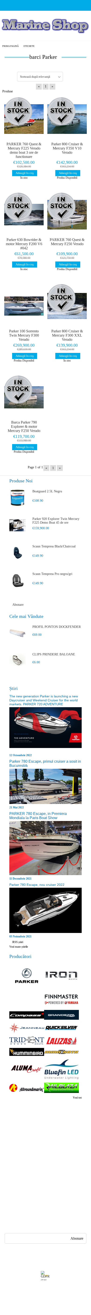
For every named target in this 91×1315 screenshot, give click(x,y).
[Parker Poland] (26, 976)
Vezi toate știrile (18, 946)
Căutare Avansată (15, 1153)
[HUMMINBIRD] (26, 1052)
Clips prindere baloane (53, 654)
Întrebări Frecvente (58, 1128)
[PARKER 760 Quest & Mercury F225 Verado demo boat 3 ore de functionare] (24, 119)
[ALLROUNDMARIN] (26, 1088)
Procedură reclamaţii (59, 1136)
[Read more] (45, 730)
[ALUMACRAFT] (26, 1069)
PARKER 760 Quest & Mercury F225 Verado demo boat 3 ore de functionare (24, 150)
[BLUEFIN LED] (61, 1069)
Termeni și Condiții (58, 1153)
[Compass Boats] (26, 1015)
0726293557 (29, 1207)
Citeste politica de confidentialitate (46, 1288)
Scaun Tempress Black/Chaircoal (54, 546)
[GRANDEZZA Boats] (61, 1015)
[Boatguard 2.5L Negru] (17, 498)
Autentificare (12, 1145)
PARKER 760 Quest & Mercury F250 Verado (67, 242)
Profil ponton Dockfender (56, 627)
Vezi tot (77, 1097)
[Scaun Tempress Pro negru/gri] (17, 580)
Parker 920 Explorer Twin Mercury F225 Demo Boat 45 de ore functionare (55, 521)
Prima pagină (10, 46)
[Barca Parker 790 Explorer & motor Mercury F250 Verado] (24, 397)
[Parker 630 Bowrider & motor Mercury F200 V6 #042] (24, 215)
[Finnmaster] (61, 1000)
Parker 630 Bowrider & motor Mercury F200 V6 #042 (24, 244)
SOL (7, 1178)
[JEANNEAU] (26, 1028)
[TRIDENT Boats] (26, 1041)
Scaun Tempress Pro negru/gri (52, 574)
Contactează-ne (55, 1145)
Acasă (7, 1128)
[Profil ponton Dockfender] (17, 633)
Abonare (18, 604)
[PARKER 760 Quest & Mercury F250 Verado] (67, 215)
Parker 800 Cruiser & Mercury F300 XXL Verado (67, 335)
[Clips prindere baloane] (17, 661)
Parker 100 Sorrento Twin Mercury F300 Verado (24, 335)
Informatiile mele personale (47, 1296)
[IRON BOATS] (61, 976)
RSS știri (17, 942)
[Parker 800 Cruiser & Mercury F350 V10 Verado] (67, 119)
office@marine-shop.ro (34, 1198)
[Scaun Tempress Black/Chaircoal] (17, 553)
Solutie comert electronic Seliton (45, 1310)
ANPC (8, 1170)
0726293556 (29, 1216)
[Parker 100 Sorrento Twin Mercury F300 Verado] (24, 306)
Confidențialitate (14, 1162)
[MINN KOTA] (61, 1052)
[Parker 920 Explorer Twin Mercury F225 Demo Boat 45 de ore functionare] (17, 525)
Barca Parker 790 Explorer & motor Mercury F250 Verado (24, 426)
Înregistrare (11, 1136)
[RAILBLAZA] (61, 1088)
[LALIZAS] (61, 1041)
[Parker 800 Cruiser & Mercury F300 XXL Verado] (67, 306)
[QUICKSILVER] (61, 1028)
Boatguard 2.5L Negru (47, 491)
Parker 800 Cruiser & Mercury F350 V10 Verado (67, 148)
